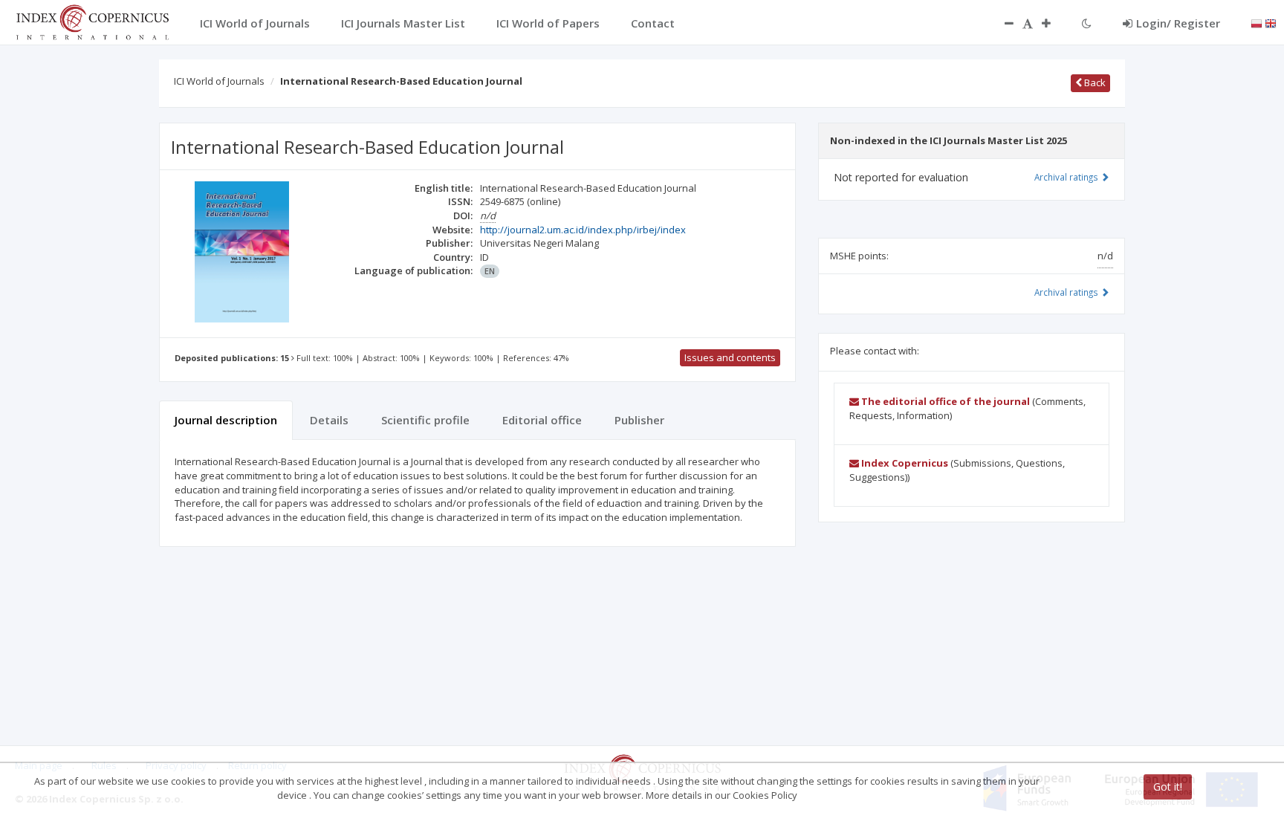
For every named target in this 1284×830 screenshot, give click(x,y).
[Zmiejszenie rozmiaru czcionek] (1001, 23)
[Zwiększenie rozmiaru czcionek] (1053, 23)
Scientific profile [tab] (425, 419)
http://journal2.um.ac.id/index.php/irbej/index (583, 229)
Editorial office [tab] (542, 419)
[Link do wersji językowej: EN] (1271, 22)
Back (1094, 82)
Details (329, 419)
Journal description (226, 419)
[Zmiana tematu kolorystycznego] (1086, 23)
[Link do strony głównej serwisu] (92, 20)
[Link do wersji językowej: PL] (1256, 22)
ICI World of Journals (219, 81)
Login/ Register (1178, 23)
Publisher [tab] (639, 419)
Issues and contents (730, 357)
